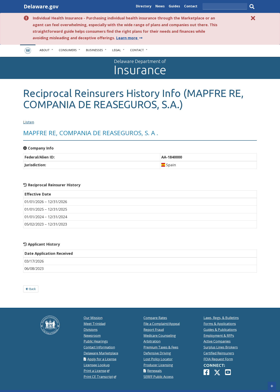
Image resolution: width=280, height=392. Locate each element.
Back (32, 289)
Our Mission (93, 318)
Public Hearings (96, 341)
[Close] (253, 18)
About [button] (45, 50)
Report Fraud (153, 329)
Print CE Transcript (100, 376)
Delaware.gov (41, 6)
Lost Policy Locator (158, 359)
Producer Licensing (158, 365)
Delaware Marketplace (101, 353)
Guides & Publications (220, 329)
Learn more (129, 37)
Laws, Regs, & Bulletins (221, 318)
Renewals (154, 370)
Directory (143, 7)
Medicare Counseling (159, 335)
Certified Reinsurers (219, 353)
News (160, 7)
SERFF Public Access (158, 376)
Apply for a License (101, 359)
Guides (174, 7)
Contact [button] (137, 50)
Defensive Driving (157, 353)
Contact (190, 7)
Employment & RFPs (219, 335)
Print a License (97, 370)
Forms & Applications (220, 323)
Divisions (91, 329)
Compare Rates (155, 318)
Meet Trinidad (94, 323)
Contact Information (99, 347)
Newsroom (92, 335)
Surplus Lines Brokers (221, 347)
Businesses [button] (94, 50)
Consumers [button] (68, 50)
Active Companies (217, 341)
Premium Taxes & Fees (160, 347)
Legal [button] (116, 50)
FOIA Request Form (218, 359)
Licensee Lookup (97, 365)
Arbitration (151, 341)
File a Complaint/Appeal (161, 323)
